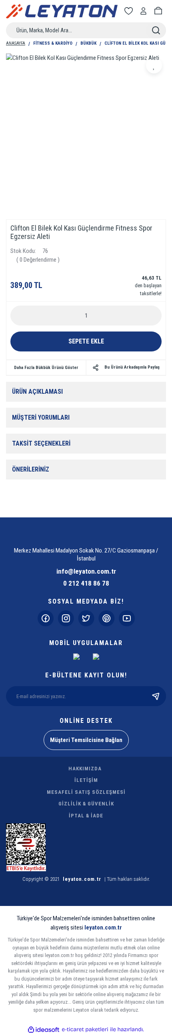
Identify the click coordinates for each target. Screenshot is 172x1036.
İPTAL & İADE (86, 816)
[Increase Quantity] (151, 315)
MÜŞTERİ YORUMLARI (41, 417)
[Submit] (156, 696)
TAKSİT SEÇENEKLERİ (41, 443)
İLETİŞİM (86, 780)
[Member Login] (144, 11)
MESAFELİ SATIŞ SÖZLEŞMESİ (86, 792)
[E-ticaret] (85, 1029)
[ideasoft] (44, 1029)
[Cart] (159, 11)
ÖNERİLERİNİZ (30, 469)
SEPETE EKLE (86, 341)
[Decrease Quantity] (21, 315)
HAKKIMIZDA (85, 769)
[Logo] (62, 11)
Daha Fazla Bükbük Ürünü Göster (46, 367)
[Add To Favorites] (154, 65)
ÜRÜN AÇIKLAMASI (37, 391)
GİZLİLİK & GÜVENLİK (86, 804)
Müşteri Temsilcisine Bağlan (86, 740)
